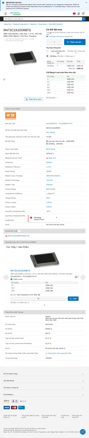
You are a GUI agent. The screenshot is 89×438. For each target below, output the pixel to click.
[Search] (84, 19)
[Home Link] (19, 13)
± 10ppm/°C (50, 193)
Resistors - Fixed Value (38, 24)
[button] (5, 13)
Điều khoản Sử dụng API (77, 416)
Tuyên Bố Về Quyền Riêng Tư (10, 416)
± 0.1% (48, 167)
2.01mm (49, 202)
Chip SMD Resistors (56, 24)
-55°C (48, 211)
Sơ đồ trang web (65, 416)
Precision (49, 185)
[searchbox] (42, 19)
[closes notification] (86, 2)
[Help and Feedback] (83, 432)
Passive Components (20, 24)
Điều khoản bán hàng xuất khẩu (49, 416)
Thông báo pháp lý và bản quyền (30, 416)
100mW (49, 171)
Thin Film (49, 180)
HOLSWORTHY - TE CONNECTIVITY (59, 123)
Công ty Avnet (8, 428)
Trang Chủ (7, 24)
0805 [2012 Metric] (53, 176)
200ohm (49, 162)
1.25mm (49, 207)
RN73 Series (50, 149)
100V (48, 198)
